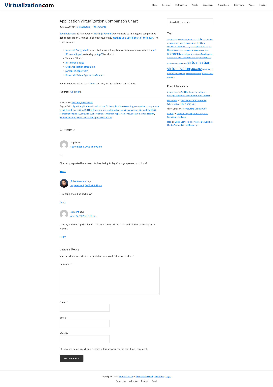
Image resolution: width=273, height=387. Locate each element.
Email (63, 317)
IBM (176, 50)
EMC (182, 47)
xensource (171, 77)
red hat (210, 54)
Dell (195, 43)
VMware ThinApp (68, 117)
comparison (140, 106)
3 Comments (100, 26)
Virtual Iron (183, 63)
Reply (63, 171)
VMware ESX (207, 69)
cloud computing (186, 43)
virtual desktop (172, 63)
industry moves (184, 50)
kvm (202, 50)
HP (210, 46)
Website (64, 333)
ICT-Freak (75, 91)
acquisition (171, 40)
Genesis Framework (144, 376)
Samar (170, 113)
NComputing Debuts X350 (194, 108)
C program (172, 92)
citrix (199, 39)
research (170, 58)
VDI (205, 58)
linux (206, 50)
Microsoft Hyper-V (185, 54)
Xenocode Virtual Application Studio (84, 75)
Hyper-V (171, 50)
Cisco (194, 39)
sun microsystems (197, 58)
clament (74, 211)
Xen (204, 73)
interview (197, 50)
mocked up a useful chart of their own (133, 37)
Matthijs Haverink (103, 33)
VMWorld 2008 (180, 74)
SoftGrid (85, 113)
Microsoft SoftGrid (147, 109)
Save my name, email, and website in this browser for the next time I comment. (106, 349)
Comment (66, 264)
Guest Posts (87, 102)
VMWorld (171, 73)
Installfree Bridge (74, 62)
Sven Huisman (67, 33)
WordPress (159, 376)
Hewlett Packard (202, 47)
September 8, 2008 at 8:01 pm (86, 146)
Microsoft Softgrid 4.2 (76, 50)
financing (187, 47)
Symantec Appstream (76, 70)
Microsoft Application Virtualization (120, 109)
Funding (194, 47)
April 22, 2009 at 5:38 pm (83, 216)
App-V (100, 54)
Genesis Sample (126, 376)
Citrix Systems (207, 39)
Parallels (204, 54)
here (92, 83)
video (209, 58)
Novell (195, 54)
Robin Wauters (78, 181)
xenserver (209, 74)
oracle (199, 54)
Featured (76, 102)
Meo (169, 121)
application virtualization (92, 106)
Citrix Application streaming (80, 66)
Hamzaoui (172, 100)
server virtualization (180, 58)
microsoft (172, 53)
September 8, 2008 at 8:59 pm (86, 185)
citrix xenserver (172, 43)
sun (188, 58)
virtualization (147, 113)
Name (64, 302)
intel (191, 50)
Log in (168, 376)
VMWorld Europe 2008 (193, 74)
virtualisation (133, 113)
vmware (196, 69)
